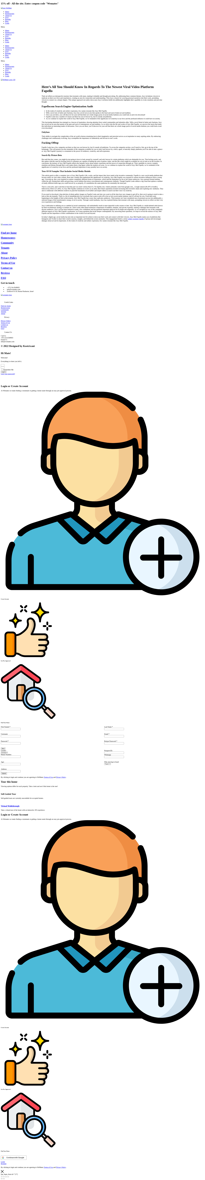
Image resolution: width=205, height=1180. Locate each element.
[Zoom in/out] (2, 1176)
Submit (4, 773)
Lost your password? (8, 374)
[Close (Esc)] (8, 1176)
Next (3, 748)
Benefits (8, 19)
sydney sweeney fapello (136, 219)
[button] (102, 27)
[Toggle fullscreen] (4, 1176)
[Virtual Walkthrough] (1, 802)
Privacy (6, 317)
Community (7, 242)
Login (7, 23)
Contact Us (8, 332)
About (4, 252)
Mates (7, 12)
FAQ (7, 17)
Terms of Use (8, 262)
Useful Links (8, 302)
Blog (6, 21)
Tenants (5, 247)
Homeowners (9, 14)
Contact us (6, 267)
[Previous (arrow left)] (2, 1178)
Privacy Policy (9, 257)
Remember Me (8, 370)
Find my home (9, 232)
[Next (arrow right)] (4, 1178)
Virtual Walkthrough (10, 806)
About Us (8, 15)
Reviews (5, 273)
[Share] (6, 1176)
